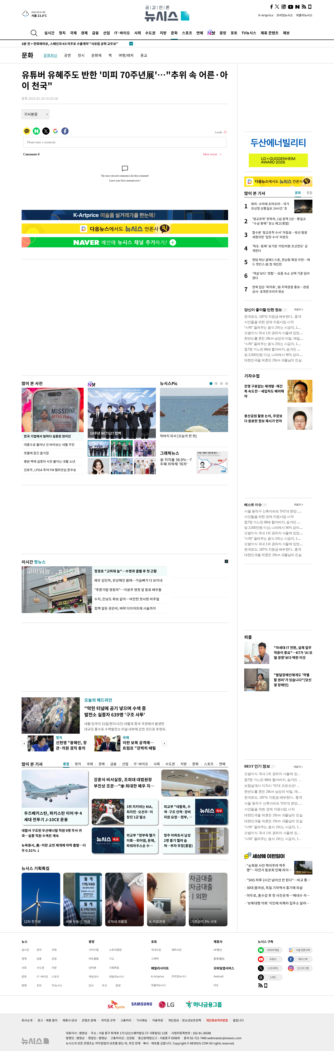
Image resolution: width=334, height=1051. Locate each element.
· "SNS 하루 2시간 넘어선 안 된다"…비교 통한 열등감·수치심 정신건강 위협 (278, 880)
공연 (67, 55)
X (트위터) (273, 968)
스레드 (272, 977)
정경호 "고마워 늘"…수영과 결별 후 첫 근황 (125, 571)
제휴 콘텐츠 (270, 32)
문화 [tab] (298, 192)
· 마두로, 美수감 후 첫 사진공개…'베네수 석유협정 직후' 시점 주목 (278, 895)
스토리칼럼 (115, 950)
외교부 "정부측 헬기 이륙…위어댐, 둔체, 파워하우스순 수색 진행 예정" (141, 840)
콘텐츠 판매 (89, 1020)
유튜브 (272, 959)
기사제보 (141, 1020)
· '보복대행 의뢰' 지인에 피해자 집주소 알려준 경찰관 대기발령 (278, 903)
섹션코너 (94, 976)
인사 (91, 985)
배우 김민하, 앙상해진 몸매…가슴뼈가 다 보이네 (128, 580)
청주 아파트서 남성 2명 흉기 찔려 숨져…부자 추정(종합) (178, 840)
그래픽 (155, 959)
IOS (216, 985)
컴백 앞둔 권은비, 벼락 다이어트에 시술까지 (125, 608)
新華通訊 (219, 959)
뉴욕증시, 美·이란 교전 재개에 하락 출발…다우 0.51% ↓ (54, 848)
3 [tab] (221, 383)
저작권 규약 (108, 1020)
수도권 (150, 32)
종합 (66, 763)
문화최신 (50, 55)
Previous (24, 743)
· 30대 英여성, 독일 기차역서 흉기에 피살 (273, 887)
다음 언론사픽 (303, 950)
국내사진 (156, 950)
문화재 (96, 55)
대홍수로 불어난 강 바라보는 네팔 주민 (49, 444)
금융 (95, 32)
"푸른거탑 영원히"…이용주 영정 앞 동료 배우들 (128, 589)
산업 (106, 32)
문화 (174, 32)
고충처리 (125, 1020)
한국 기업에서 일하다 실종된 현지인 (47, 436)
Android (218, 976)
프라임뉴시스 (285, 15)
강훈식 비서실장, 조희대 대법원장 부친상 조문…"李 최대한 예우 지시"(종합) (123, 782)
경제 (84, 32)
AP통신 (218, 950)
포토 (234, 32)
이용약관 (157, 1020)
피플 (248, 637)
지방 (163, 32)
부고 (104, 985)
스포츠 (187, 32)
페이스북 (302, 959)
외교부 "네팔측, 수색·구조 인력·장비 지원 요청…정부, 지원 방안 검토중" (178, 812)
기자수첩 (252, 376)
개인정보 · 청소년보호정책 (184, 1020)
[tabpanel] (194, 416)
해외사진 (177, 950)
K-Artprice (265, 15)
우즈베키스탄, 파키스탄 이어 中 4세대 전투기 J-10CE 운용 (53, 816)
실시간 (49, 32)
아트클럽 (94, 959)
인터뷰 (92, 968)
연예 (199, 32)
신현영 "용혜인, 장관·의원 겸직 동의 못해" (71, 748)
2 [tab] (216, 383)
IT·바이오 (122, 32)
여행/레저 (126, 55)
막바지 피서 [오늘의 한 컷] (178, 436)
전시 (81, 55)
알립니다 (238, 1020)
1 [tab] (210, 383)
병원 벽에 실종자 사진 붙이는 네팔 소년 (49, 461)
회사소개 (27, 1020)
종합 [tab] (309, 192)
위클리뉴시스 (304, 15)
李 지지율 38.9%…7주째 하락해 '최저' (176, 462)
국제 (73, 32)
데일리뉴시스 (116, 976)
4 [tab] (226, 383)
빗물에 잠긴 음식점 (36, 453)
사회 (137, 32)
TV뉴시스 (249, 32)
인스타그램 (303, 968)
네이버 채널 (273, 950)
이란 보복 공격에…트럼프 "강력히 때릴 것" (139, 748)
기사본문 (31, 114)
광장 (222, 32)
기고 (111, 959)
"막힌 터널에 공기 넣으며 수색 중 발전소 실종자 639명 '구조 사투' (115, 711)
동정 (118, 985)
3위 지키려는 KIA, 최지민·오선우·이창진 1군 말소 (140, 812)
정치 (62, 32)
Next (164, 743)
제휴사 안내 (69, 1020)
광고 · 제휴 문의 (47, 1020)
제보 (286, 32)
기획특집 (114, 968)
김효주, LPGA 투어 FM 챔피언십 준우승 (50, 469)
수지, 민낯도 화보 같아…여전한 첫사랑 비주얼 (126, 598)
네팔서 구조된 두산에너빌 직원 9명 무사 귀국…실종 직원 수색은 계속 (52, 833)
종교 (143, 55)
